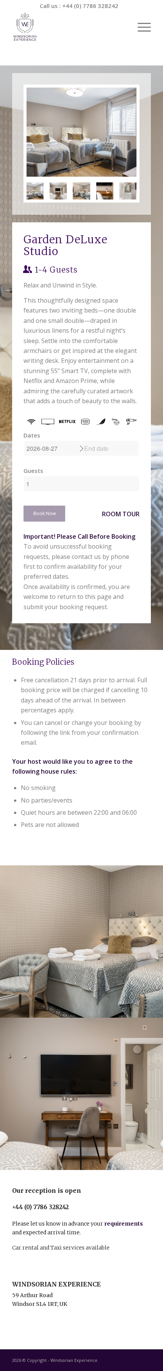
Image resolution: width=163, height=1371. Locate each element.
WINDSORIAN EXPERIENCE (56, 1284)
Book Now (44, 513)
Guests (33, 470)
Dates (32, 435)
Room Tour (120, 514)
